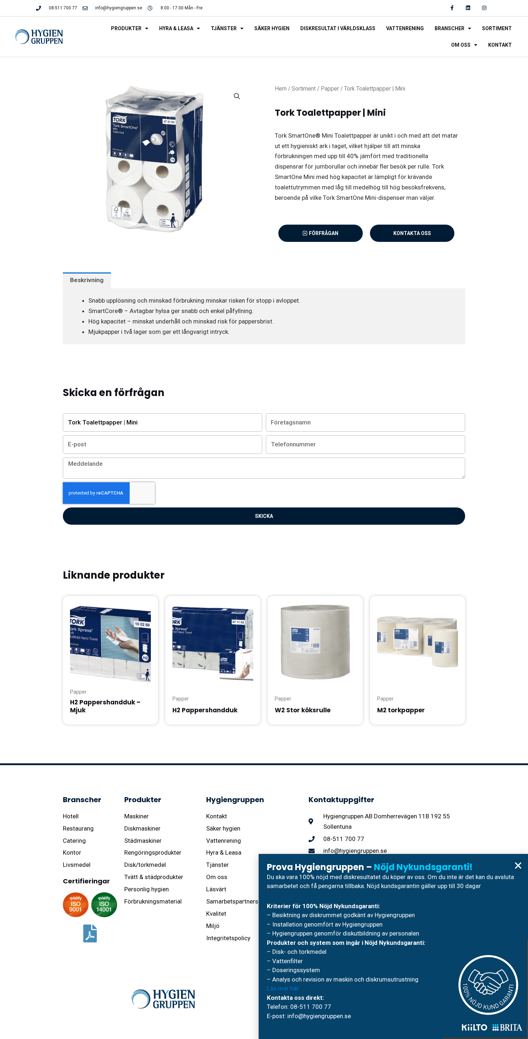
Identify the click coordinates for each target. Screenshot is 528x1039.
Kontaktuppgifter (341, 800)
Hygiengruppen (235, 800)
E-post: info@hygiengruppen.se (309, 1016)
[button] (237, 96)
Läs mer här (283, 988)
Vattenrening (405, 28)
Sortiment (497, 28)
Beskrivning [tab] (86, 280)
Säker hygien (272, 28)
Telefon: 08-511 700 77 (299, 1006)
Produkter (126, 28)
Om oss (461, 45)
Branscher (449, 28)
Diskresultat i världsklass (337, 28)
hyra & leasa (176, 28)
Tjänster (224, 28)
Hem (281, 88)
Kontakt (500, 45)
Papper (330, 88)
